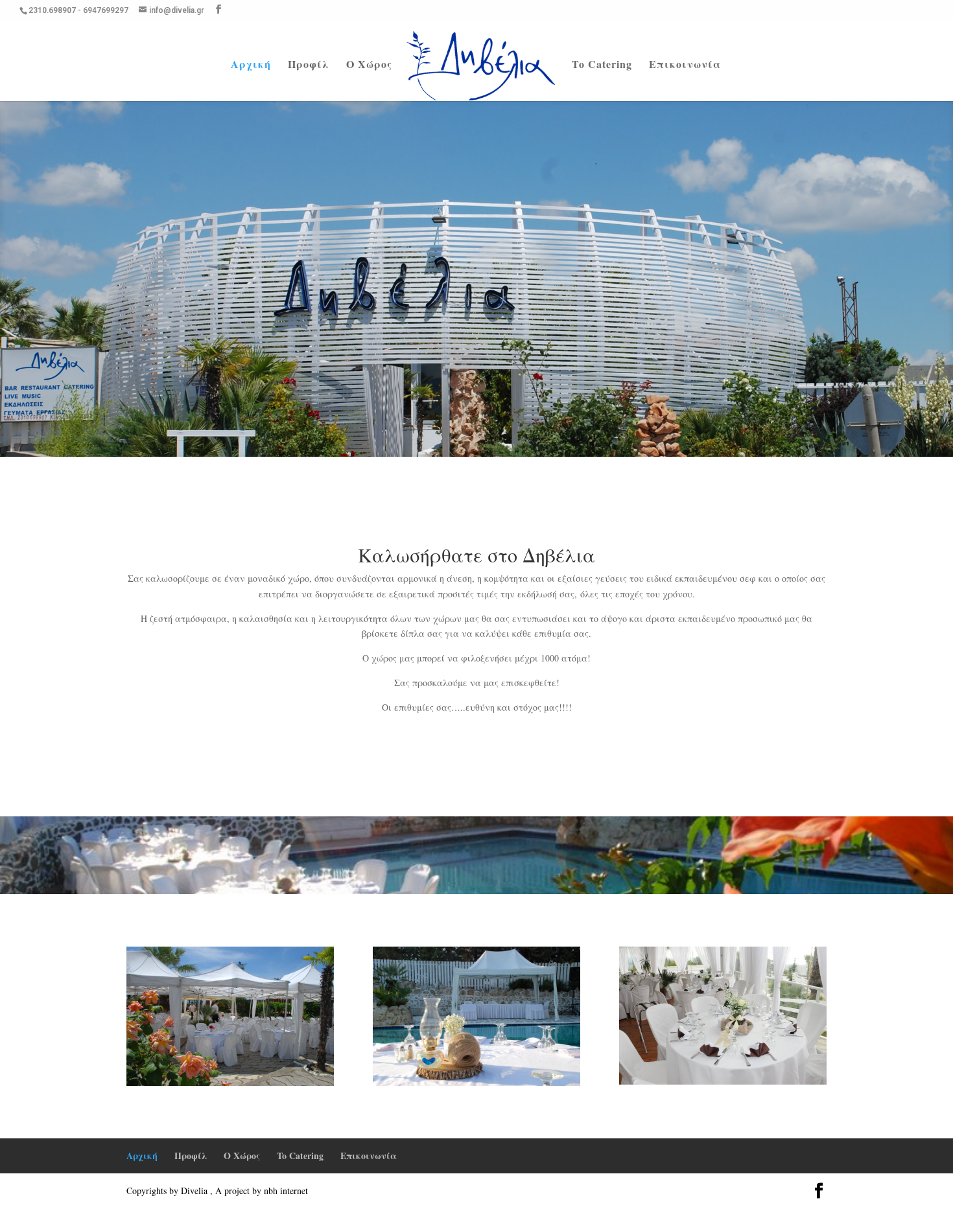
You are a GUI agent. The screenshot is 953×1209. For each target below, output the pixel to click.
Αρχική (251, 65)
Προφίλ (308, 65)
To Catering (602, 65)
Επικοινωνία (685, 65)
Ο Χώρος (369, 65)
